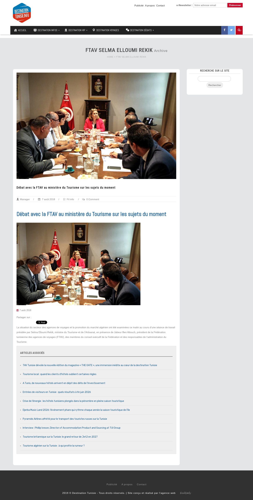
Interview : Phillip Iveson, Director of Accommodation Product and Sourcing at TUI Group (71, 427)
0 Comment (92, 199)
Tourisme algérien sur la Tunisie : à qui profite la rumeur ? (54, 445)
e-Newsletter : (184, 5)
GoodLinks (185, 493)
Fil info (70, 199)
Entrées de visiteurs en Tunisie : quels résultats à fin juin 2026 (57, 392)
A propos (150, 5)
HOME (110, 57)
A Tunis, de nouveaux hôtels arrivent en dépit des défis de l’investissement (64, 383)
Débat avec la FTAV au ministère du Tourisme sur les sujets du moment (66, 187)
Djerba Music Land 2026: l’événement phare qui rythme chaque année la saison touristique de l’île (76, 410)
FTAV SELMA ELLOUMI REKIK (131, 57)
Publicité (139, 5)
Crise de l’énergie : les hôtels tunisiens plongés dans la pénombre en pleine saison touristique (73, 401)
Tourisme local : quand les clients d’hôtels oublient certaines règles (59, 374)
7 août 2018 (48, 199)
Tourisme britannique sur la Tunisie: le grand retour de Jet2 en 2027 (60, 436)
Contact (160, 5)
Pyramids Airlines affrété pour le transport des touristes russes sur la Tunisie (65, 418)
